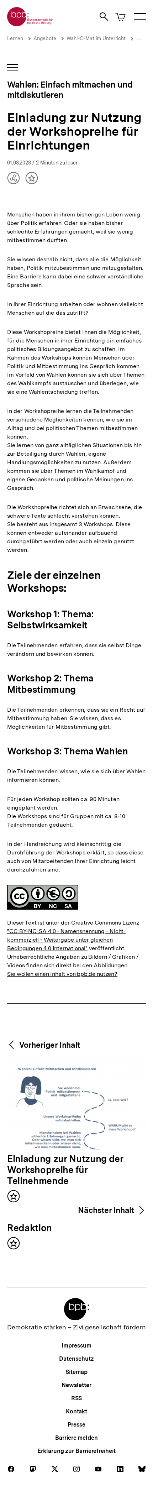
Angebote (44, 38)
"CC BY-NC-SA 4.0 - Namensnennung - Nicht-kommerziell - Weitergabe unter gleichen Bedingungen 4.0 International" (66, 940)
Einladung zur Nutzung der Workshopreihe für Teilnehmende (65, 1170)
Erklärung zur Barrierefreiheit (76, 1451)
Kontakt (76, 1411)
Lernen (15, 38)
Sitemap (76, 1372)
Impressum (76, 1345)
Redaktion (29, 1228)
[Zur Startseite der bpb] (30, 24)
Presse (76, 1424)
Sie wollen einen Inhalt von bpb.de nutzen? (62, 974)
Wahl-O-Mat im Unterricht (96, 38)
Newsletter (76, 1385)
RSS (76, 1398)
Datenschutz (76, 1358)
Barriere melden (76, 1437)
